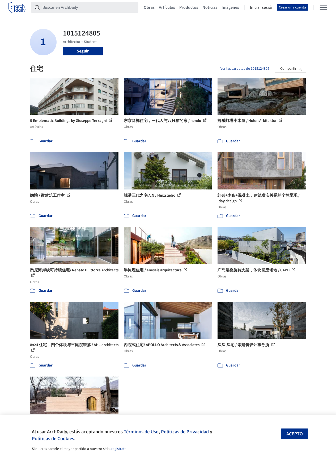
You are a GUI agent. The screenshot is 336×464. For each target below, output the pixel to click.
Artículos (167, 7)
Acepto (294, 434)
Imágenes (230, 7)
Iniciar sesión (262, 7)
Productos (188, 7)
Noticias (209, 7)
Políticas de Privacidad (185, 431)
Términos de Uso (141, 431)
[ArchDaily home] (16, 7)
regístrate (118, 449)
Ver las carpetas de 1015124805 (244, 68)
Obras (149, 7)
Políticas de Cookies (53, 438)
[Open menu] (323, 7)
